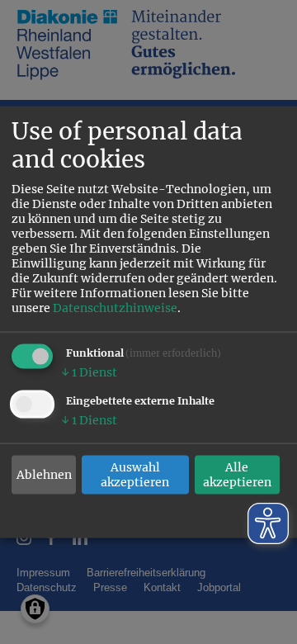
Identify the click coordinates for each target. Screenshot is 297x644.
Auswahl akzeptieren (135, 475)
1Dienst (89, 372)
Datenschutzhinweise (115, 308)
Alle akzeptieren (237, 475)
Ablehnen (44, 474)
